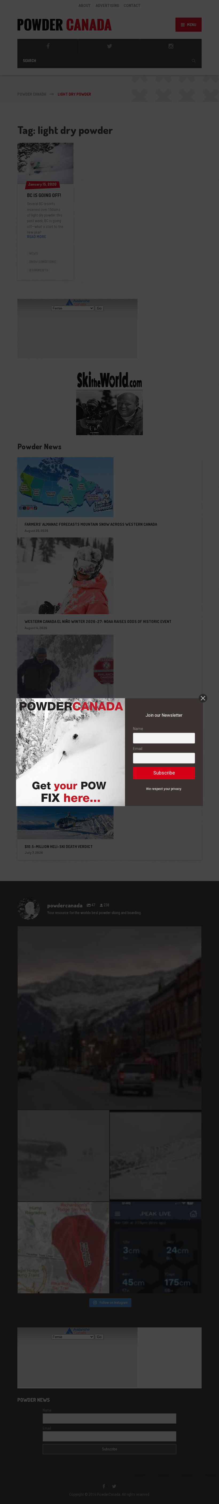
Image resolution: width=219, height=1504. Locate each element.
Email (137, 749)
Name (138, 729)
